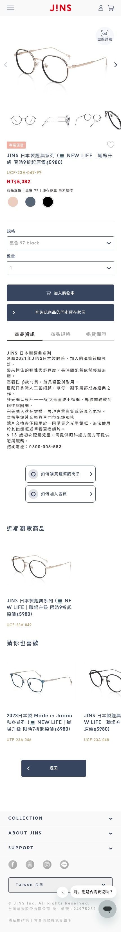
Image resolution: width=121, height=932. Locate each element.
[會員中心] (101, 8)
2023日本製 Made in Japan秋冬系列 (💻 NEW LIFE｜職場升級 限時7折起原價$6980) (39, 723)
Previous (5, 64)
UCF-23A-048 (96, 740)
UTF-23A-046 (19, 740)
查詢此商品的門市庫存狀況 (60, 312)
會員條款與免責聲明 (53, 920)
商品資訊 (25, 334)
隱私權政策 (19, 920)
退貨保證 (96, 334)
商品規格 (60, 334)
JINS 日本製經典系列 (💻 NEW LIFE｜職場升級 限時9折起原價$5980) (39, 608)
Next (115, 64)
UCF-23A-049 (19, 625)
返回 (54, 768)
